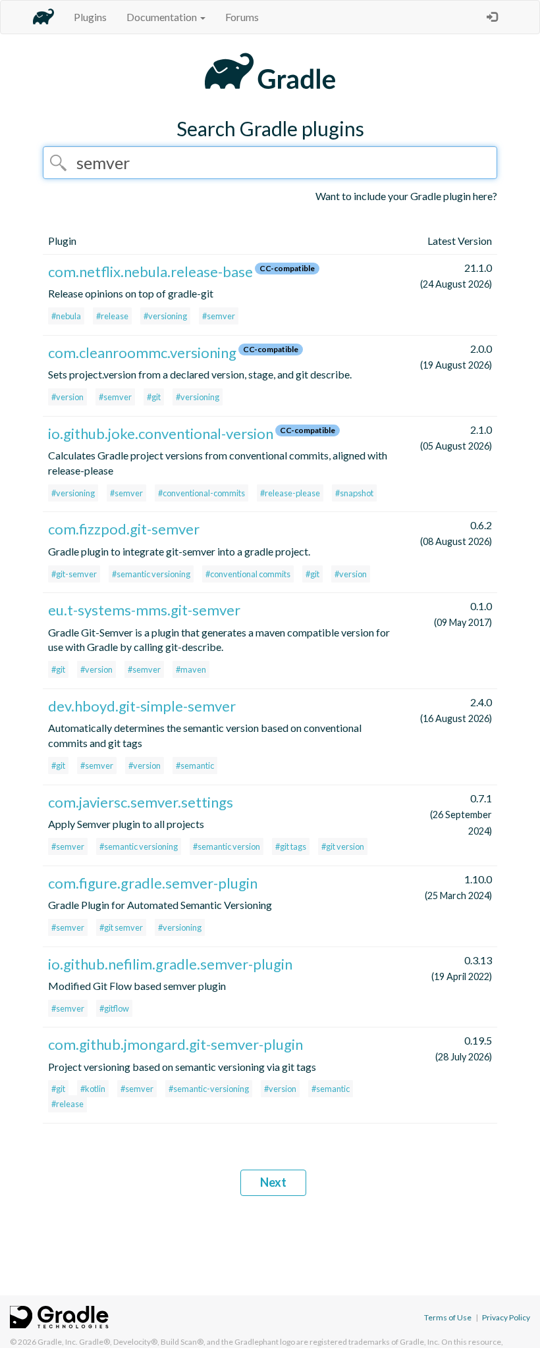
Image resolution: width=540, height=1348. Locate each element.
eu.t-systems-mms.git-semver (144, 610)
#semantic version (226, 846)
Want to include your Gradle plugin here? (406, 196)
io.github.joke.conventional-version (160, 433)
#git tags (290, 846)
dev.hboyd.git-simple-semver (142, 706)
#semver (218, 316)
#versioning (165, 316)
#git (154, 397)
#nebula (66, 316)
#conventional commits (247, 574)
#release (112, 316)
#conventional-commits (201, 493)
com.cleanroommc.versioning (142, 352)
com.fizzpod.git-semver (124, 529)
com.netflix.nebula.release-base (150, 271)
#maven (191, 669)
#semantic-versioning (209, 1088)
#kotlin (92, 1088)
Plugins (90, 17)
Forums (242, 17)
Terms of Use (448, 1317)
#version (67, 397)
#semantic (195, 765)
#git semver (121, 927)
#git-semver (74, 574)
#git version (342, 846)
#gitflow (114, 1008)
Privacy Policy (506, 1317)
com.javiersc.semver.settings (140, 802)
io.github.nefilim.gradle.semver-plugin (170, 964)
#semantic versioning (151, 574)
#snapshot (354, 493)
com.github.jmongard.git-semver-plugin (175, 1044)
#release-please (290, 493)
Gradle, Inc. (58, 1342)
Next (273, 1182)
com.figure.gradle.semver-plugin (152, 883)
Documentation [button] (162, 17)
